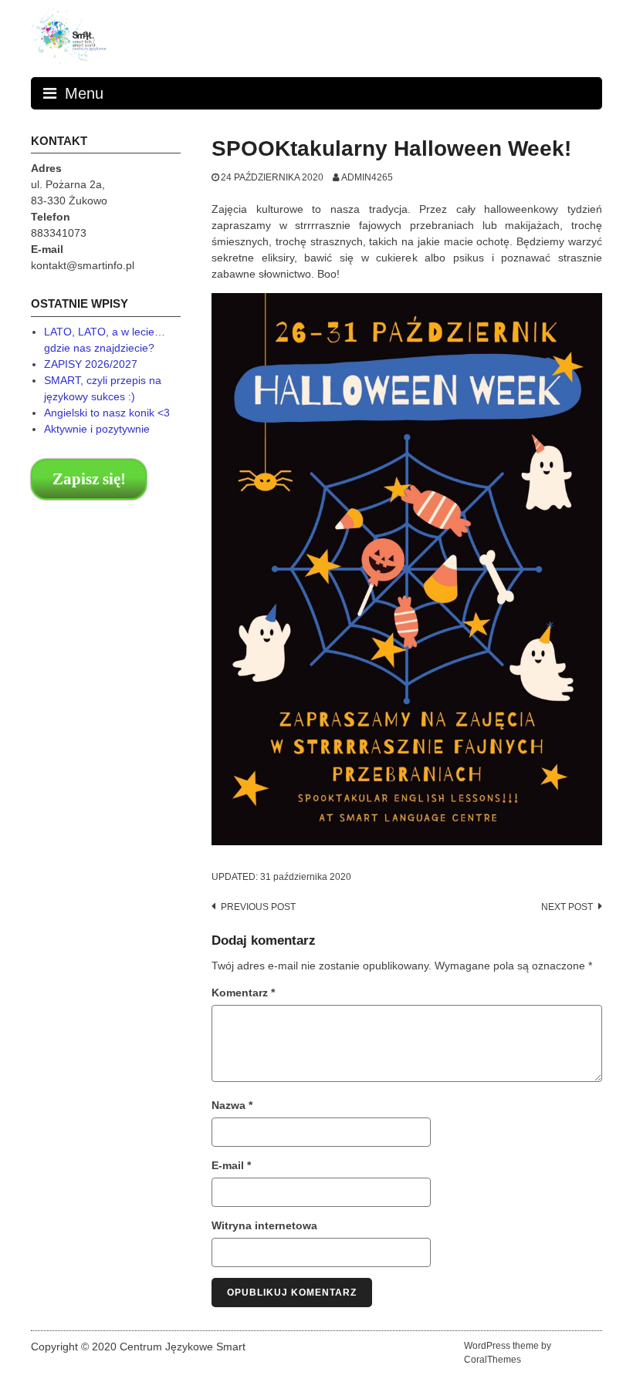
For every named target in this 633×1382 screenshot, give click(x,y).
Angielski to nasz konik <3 (107, 412)
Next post (567, 907)
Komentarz (243, 992)
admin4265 (367, 177)
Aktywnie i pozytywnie (97, 429)
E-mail (231, 1165)
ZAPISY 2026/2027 (90, 364)
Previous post (258, 907)
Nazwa (232, 1105)
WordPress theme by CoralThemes (507, 1352)
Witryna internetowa (264, 1225)
